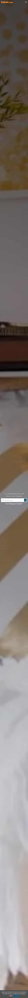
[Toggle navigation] (26, 2)
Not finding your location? (14, 504)
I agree (16, 995)
